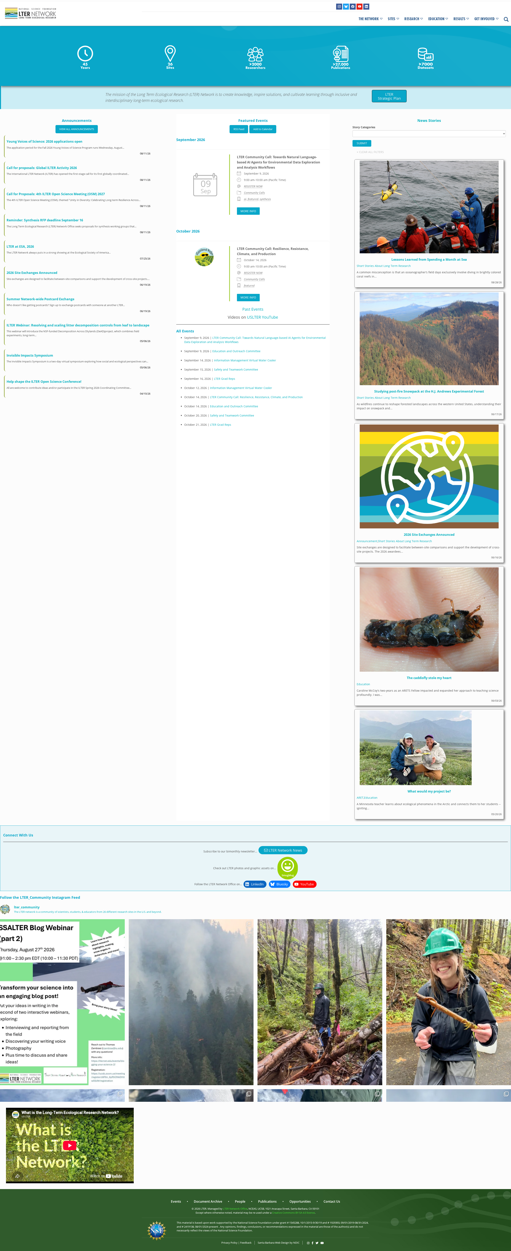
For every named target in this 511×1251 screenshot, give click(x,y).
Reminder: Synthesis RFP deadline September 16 (45, 220)
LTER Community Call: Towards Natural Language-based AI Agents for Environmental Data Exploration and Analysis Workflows (278, 162)
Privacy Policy (229, 1242)
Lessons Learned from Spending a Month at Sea (429, 259)
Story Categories (364, 127)
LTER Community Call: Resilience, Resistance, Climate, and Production (256, 397)
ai (245, 199)
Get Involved (484, 19)
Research (411, 19)
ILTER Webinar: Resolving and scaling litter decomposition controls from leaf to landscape (78, 325)
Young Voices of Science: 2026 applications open (44, 141)
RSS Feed (239, 129)
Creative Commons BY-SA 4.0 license (293, 1212)
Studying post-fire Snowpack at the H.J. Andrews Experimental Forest (429, 391)
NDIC (296, 1242)
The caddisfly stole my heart (429, 678)
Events (176, 1201)
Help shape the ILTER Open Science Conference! (44, 381)
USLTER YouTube (262, 317)
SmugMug (288, 875)
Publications (267, 1201)
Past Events (252, 309)
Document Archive (208, 1201)
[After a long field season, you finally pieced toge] (62, 1002)
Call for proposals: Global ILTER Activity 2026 (42, 168)
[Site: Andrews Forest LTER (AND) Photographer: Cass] (319, 1002)
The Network (369, 19)
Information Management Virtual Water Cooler (245, 360)
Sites (391, 19)
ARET (360, 798)
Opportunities (300, 1201)
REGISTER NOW (253, 186)
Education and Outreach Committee (236, 351)
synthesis (265, 199)
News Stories (429, 120)
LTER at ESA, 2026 (20, 246)
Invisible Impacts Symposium (30, 355)
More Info (248, 211)
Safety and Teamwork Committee (236, 369)
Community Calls (254, 193)
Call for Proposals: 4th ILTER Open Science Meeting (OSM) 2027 (56, 194)
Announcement (367, 541)
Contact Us (332, 1201)
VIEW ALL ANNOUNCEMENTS (76, 129)
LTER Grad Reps (224, 379)
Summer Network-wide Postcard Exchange (40, 299)
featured (253, 199)
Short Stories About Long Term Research (384, 266)
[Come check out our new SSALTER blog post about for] (191, 1002)
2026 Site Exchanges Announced (32, 272)
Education (436, 19)
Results (459, 19)
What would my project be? (429, 791)
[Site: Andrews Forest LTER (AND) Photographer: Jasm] (448, 1002)
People (240, 1201)
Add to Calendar (262, 129)
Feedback (246, 1242)
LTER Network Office (235, 1208)
